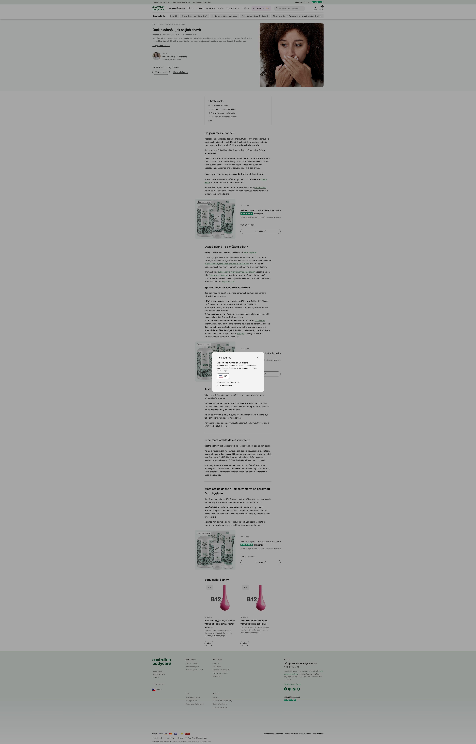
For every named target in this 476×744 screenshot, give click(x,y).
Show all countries (224, 385)
